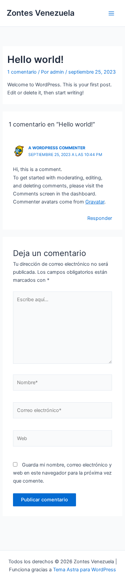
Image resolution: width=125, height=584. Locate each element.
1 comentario (22, 72)
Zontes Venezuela (41, 13)
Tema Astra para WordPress (84, 570)
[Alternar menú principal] (111, 13)
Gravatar (94, 202)
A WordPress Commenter (56, 148)
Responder (99, 218)
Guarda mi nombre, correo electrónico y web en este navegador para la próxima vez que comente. (62, 473)
